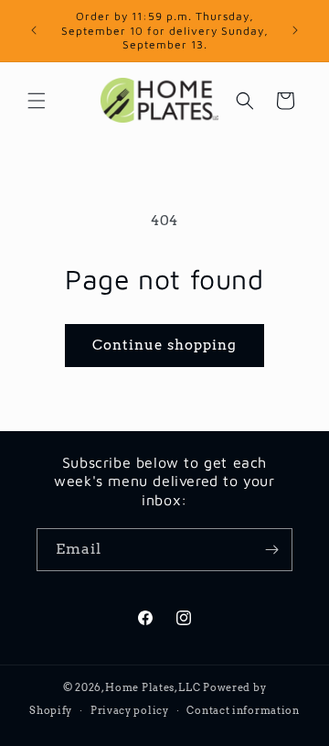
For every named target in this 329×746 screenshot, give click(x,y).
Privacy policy (129, 710)
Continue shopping (164, 345)
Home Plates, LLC (152, 687)
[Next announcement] (295, 30)
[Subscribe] (271, 549)
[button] (36, 101)
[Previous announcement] (34, 30)
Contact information (242, 710)
